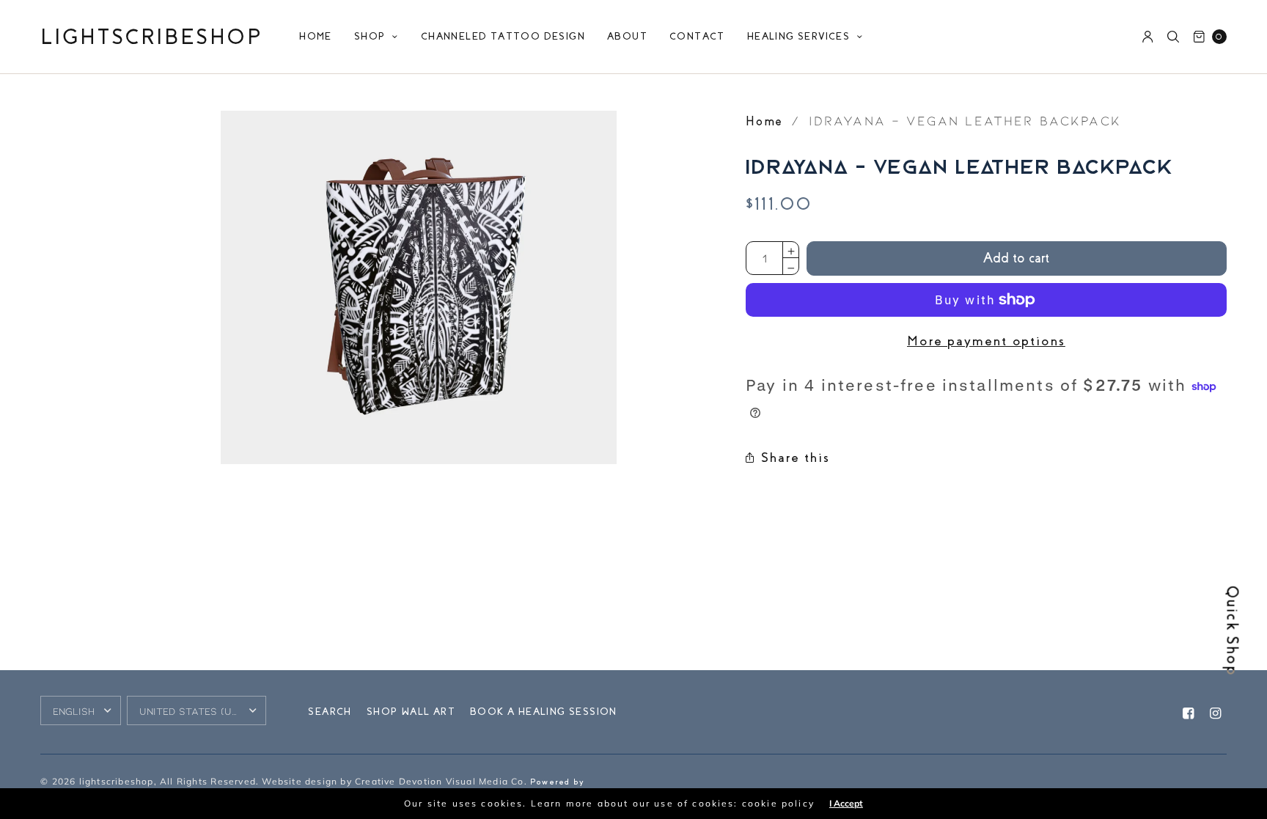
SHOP (370, 36)
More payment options (986, 341)
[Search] (1173, 37)
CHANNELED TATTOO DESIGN (503, 36)
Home (764, 121)
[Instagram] (1216, 714)
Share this (795, 457)
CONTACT (697, 36)
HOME (315, 36)
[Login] (1147, 37)
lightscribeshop (151, 37)
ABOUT (627, 36)
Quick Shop (1232, 631)
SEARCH (329, 711)
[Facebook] (1189, 714)
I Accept (846, 803)
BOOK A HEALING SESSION (543, 711)
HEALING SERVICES (798, 36)
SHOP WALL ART (411, 711)
